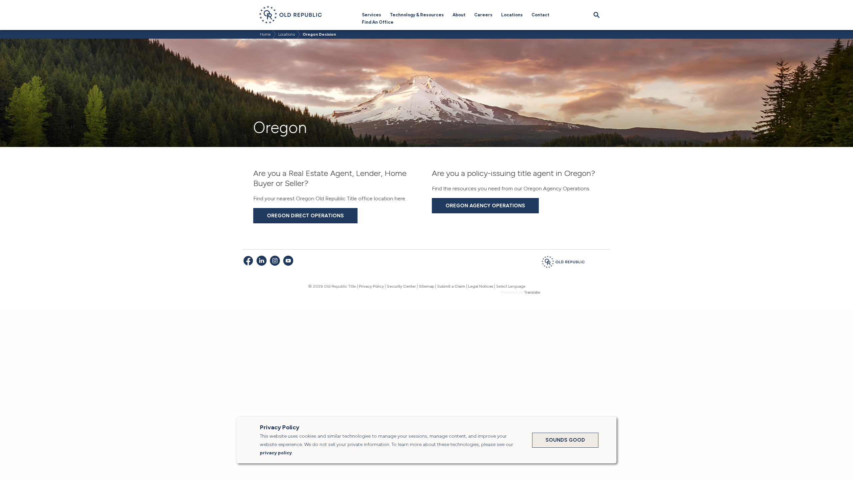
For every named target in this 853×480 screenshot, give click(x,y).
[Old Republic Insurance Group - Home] (563, 263)
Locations (512, 14)
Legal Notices (480, 286)
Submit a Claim (451, 286)
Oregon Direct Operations (305, 216)
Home (265, 34)
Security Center (401, 286)
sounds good (565, 440)
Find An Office (378, 22)
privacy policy (276, 453)
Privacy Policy (371, 286)
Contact (540, 14)
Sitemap (426, 286)
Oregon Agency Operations (485, 206)
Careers (483, 14)
